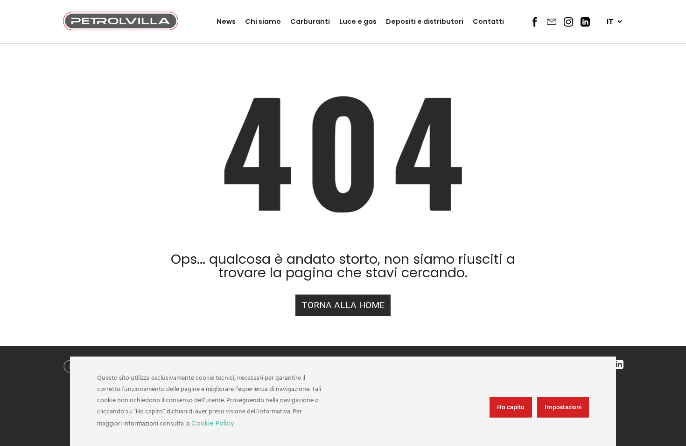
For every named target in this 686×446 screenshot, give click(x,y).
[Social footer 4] (618, 365)
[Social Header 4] (585, 22)
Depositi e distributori (424, 21)
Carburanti (310, 21)
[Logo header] (120, 27)
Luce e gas (358, 21)
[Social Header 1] (534, 22)
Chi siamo (263, 21)
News (226, 21)
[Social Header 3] (568, 22)
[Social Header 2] (551, 21)
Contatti (488, 21)
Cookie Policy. (213, 423)
